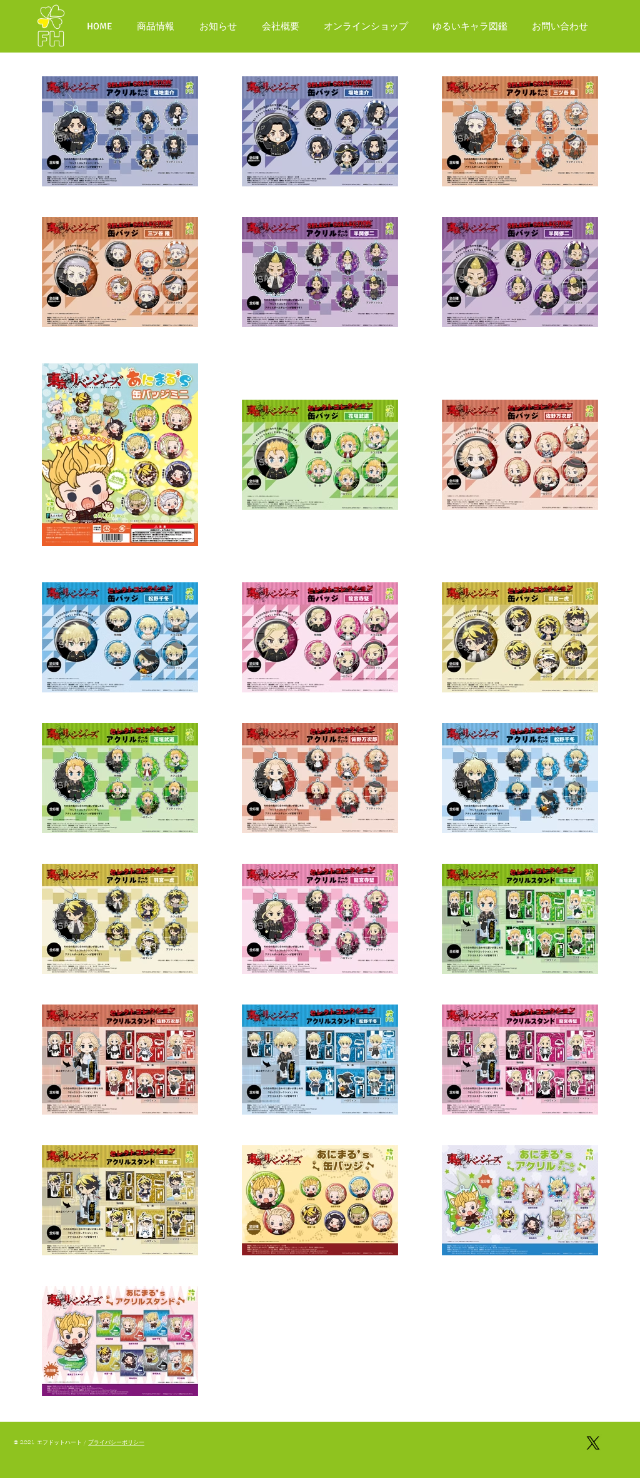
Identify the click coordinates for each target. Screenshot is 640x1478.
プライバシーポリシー (116, 1442)
